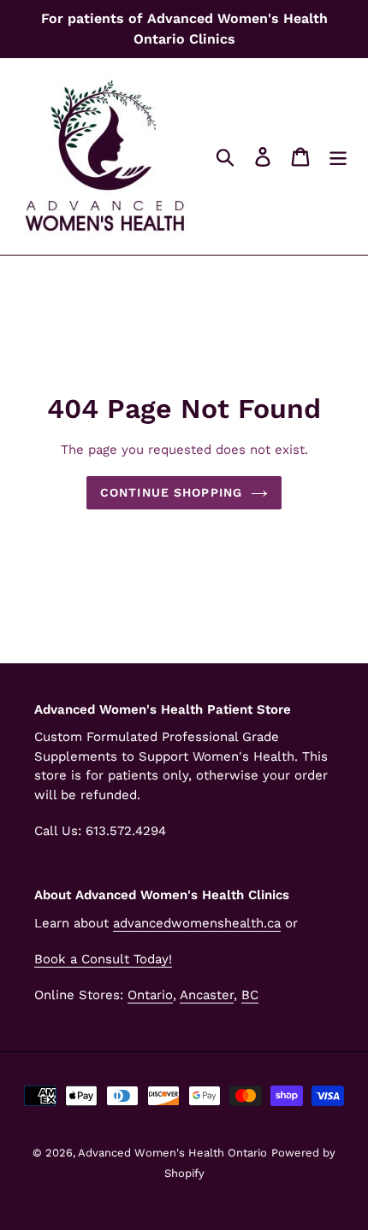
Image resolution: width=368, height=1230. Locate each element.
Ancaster (207, 995)
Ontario (150, 995)
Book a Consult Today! (103, 959)
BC (249, 995)
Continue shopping (171, 492)
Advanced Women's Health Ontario (172, 1152)
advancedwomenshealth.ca (197, 923)
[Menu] (338, 157)
